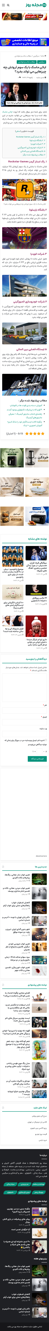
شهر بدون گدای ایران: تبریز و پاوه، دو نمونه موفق (18, 931)
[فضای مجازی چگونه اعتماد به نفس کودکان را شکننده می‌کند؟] (39, 997)
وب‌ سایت (43, 728)
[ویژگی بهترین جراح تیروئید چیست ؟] (39, 1094)
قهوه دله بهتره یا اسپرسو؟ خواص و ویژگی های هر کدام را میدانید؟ (16, 1032)
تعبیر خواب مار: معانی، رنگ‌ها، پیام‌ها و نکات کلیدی (17, 876)
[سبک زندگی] (10, 1186)
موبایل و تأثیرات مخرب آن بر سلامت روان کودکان (18, 1082)
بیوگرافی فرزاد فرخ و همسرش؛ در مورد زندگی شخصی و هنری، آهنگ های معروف (36, 566)
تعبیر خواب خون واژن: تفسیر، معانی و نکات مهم (17, 969)
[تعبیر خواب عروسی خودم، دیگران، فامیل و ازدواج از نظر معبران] (39, 947)
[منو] (3, 6)
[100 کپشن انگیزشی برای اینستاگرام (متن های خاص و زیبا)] (12, 592)
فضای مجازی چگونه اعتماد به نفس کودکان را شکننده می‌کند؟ (16, 994)
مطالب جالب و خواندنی (23, 56)
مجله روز (17, 1326)
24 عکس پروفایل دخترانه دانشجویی (39, 599)
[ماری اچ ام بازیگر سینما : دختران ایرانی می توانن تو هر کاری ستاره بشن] (36, 626)
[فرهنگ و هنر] (39, 1194)
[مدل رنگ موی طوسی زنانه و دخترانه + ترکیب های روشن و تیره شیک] (39, 1070)
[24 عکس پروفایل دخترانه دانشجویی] (36, 590)
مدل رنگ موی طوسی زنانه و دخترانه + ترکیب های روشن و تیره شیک (17, 1066)
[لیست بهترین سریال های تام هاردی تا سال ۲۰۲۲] (39, 1022)
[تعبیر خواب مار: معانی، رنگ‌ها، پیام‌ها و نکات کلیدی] (39, 879)
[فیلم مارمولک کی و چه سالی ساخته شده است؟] (12, 620)
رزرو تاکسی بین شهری (38, 1128)
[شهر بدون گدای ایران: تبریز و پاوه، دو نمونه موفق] (39, 934)
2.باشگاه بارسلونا (37, 140)
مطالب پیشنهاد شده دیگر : (33, 154)
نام (45, 705)
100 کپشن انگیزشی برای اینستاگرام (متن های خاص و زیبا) (13, 605)
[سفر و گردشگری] (24, 1194)
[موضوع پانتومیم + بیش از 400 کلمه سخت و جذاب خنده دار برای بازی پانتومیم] (12, 556)
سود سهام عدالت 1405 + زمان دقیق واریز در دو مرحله (17, 959)
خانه (43, 56)
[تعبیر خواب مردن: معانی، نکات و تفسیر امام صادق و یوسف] (39, 893)
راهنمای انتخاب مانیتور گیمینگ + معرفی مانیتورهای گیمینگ (25, 415)
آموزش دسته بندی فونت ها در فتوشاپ (26, 405)
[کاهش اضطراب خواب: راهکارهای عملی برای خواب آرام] (39, 907)
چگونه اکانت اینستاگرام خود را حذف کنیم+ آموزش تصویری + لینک (24, 423)
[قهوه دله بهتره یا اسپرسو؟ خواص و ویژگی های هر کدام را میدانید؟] (39, 1033)
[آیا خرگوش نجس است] (39, 1233)
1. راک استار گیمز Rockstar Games (30, 137)
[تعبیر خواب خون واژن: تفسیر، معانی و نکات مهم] (39, 971)
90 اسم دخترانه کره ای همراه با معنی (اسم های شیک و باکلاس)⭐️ (17, 1244)
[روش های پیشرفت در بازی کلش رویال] (39, 1221)
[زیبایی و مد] (24, 1186)
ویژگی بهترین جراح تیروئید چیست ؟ (18, 1093)
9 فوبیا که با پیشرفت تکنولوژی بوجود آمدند (24, 410)
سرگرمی (36, 56)
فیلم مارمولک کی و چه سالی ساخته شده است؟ (13, 630)
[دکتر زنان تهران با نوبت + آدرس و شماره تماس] (39, 921)
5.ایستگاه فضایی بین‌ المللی (32, 151)
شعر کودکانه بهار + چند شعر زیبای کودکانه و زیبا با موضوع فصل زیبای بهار (18, 1044)
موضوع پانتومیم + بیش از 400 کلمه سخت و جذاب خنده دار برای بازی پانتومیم (12, 573)
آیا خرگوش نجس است (20, 1229)
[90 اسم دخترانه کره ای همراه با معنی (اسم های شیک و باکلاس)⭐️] (39, 1246)
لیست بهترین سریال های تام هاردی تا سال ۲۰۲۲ (17, 1020)
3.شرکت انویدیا (38, 144)
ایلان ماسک (7, 112)
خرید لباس (43, 1140)
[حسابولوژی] (24, 41)
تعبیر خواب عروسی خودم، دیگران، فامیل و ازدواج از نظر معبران (18, 946)
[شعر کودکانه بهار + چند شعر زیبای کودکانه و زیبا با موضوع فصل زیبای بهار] (39, 1050)
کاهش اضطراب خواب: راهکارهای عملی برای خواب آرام (16, 904)
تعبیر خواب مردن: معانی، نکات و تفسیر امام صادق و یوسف (16, 890)
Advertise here (41, 856)
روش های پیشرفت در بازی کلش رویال (16, 1221)
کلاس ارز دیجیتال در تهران (37, 1122)
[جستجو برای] (8, 6)
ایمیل (44, 717)
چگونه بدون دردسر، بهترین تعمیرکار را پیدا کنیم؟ (18, 1210)
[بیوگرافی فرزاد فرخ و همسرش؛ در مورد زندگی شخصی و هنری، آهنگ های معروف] (36, 553)
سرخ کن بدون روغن (39, 1116)
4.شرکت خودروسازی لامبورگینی (31, 147)
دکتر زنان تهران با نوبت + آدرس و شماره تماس (16, 919)
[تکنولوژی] (10, 1194)
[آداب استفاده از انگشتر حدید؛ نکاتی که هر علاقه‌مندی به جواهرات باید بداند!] (39, 1008)
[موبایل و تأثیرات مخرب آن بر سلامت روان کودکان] (39, 1084)
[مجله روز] (36, 5)
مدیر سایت (40, 77)
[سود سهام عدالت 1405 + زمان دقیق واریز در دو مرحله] (39, 960)
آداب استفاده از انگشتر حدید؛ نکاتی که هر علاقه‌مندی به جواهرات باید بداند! (17, 1007)
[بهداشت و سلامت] (38, 1186)
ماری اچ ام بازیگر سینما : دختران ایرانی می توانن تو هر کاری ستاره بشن (36, 642)
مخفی (18, 131)
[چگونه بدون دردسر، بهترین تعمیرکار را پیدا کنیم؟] (39, 1211)
